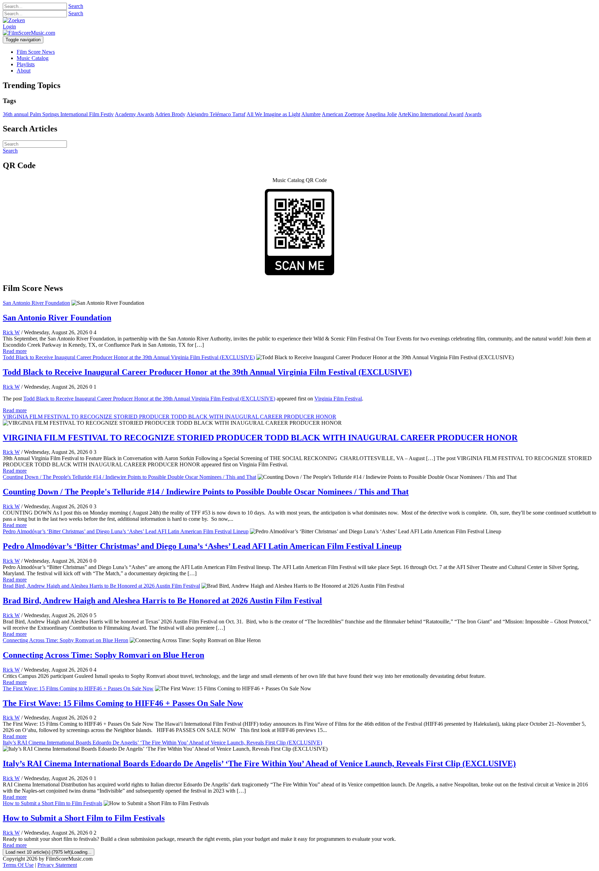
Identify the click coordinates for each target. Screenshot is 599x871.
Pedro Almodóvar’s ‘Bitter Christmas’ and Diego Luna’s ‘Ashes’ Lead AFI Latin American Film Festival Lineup (126, 531)
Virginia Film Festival (338, 399)
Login (9, 26)
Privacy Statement (57, 865)
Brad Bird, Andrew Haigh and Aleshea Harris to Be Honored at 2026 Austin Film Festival (101, 586)
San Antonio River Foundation (36, 303)
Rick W (11, 332)
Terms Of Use (18, 865)
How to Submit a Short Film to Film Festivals (52, 803)
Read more (15, 351)
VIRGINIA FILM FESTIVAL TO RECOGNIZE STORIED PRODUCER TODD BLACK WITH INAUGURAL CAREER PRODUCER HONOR (169, 417)
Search (75, 6)
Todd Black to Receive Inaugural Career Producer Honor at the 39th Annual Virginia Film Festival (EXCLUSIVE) (129, 357)
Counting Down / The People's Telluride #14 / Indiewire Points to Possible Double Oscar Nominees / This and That (129, 477)
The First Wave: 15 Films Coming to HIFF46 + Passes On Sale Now (78, 688)
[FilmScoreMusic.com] (29, 33)
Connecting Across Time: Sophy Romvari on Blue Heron (65, 640)
